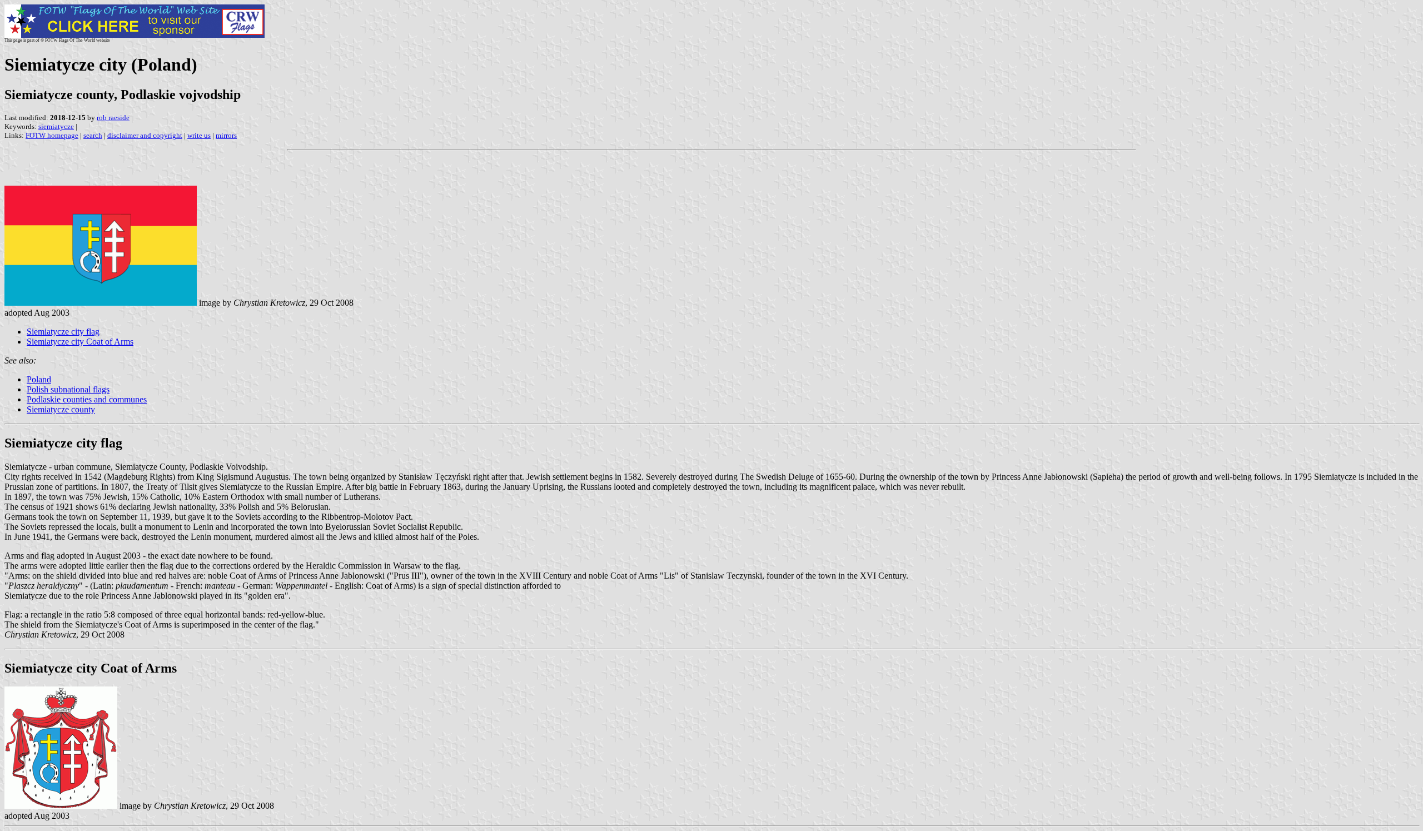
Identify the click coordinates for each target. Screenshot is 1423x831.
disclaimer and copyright (144, 135)
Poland (39, 379)
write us (199, 135)
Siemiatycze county (61, 409)
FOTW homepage (52, 135)
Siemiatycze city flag (63, 331)
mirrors (226, 135)
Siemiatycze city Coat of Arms (80, 341)
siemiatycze (56, 126)
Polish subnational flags (68, 389)
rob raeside (113, 117)
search (92, 135)
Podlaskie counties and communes (87, 399)
